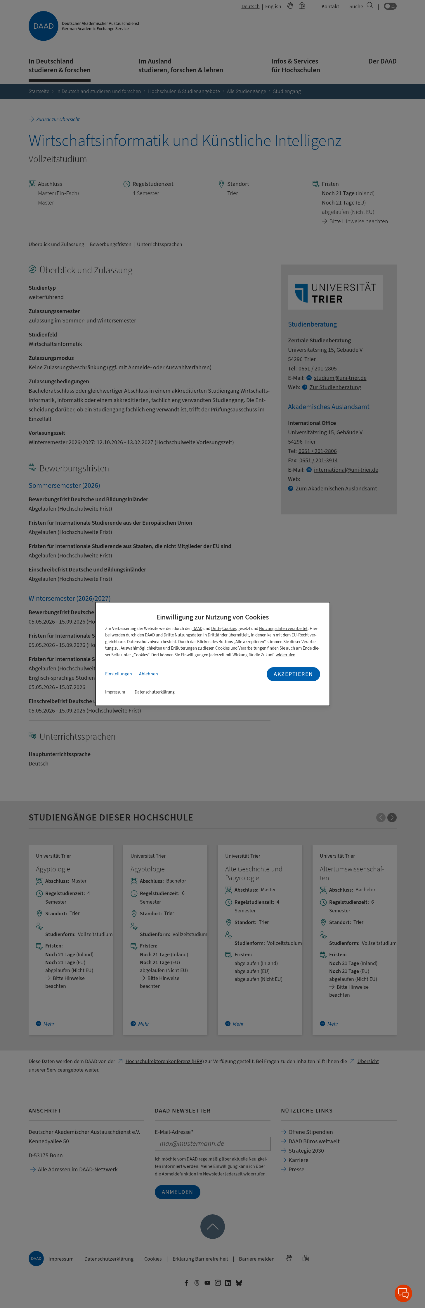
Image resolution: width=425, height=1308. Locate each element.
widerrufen (285, 655)
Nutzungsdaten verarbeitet (283, 628)
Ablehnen (148, 674)
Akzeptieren (293, 674)
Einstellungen (118, 674)
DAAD (197, 628)
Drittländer (218, 635)
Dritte (216, 628)
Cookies (229, 628)
